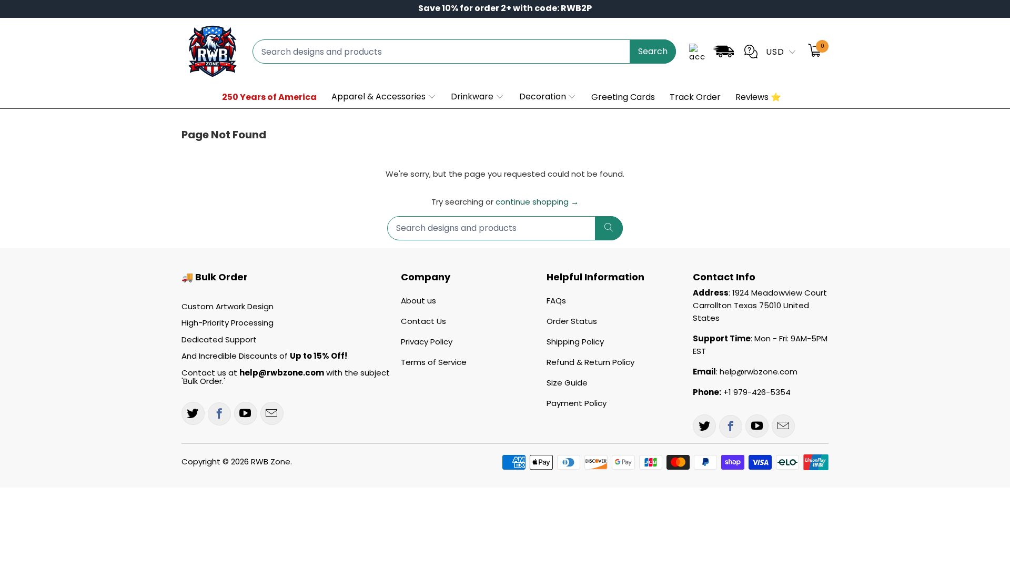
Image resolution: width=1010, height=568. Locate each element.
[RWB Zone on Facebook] (219, 413)
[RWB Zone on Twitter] (193, 413)
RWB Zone (270, 461)
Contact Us (423, 321)
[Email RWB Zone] (272, 413)
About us (418, 300)
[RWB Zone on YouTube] (245, 413)
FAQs (556, 300)
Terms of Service (434, 362)
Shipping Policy (575, 341)
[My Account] (697, 51)
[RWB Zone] (211, 52)
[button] (384, 97)
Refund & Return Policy (590, 362)
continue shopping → (537, 201)
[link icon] (723, 53)
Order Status (572, 321)
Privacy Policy (426, 341)
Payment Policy (577, 403)
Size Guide (567, 382)
